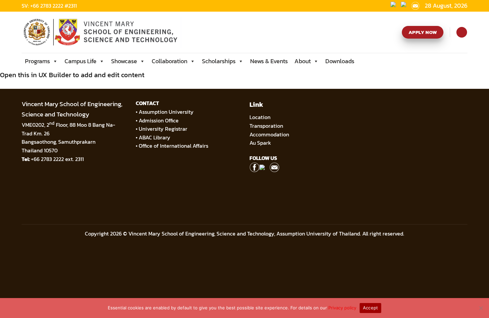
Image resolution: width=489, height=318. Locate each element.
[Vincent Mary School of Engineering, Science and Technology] (102, 32)
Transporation (266, 126)
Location (259, 117)
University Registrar (163, 129)
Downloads (339, 61)
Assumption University (166, 112)
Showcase (124, 61)
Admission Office (159, 120)
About (302, 61)
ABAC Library (154, 137)
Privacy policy (342, 307)
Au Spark (260, 143)
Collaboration (169, 61)
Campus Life (80, 61)
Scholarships (219, 61)
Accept (370, 307)
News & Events (269, 61)
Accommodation (269, 134)
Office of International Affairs (173, 146)
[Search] (461, 32)
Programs (37, 61)
